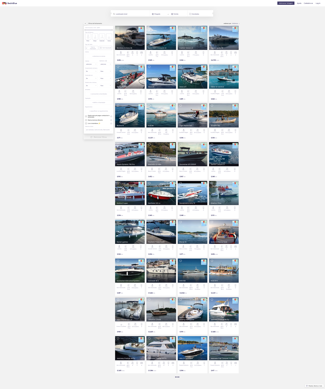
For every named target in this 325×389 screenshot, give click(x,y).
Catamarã (102, 40)
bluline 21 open (122, 203)
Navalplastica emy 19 (187, 203)
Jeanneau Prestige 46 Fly (220, 320)
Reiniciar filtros (100, 137)
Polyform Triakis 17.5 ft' (156, 242)
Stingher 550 (215, 126)
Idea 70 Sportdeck (186, 358)
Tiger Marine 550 (185, 126)
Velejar (94, 40)
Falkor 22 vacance (217, 87)
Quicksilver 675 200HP (187, 164)
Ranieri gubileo (122, 242)
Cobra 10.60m (122, 87)
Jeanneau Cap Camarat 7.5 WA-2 (223, 358)
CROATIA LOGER (154, 320)
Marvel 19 (182, 242)
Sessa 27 (151, 87)
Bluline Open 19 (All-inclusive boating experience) (190, 318)
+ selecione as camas (98, 56)
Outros (109, 40)
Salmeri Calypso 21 (218, 164)
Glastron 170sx (216, 203)
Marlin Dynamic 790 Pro (126, 164)
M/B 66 (151, 126)
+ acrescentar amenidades (98, 94)
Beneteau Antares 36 (124, 48)
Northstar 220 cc (154, 203)
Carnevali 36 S (153, 281)
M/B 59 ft (214, 281)
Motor (87, 40)
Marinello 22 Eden (154, 164)
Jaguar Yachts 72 (217, 48)
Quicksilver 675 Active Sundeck (128, 281)
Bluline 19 (120, 126)
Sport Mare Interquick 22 (157, 48)
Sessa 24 (182, 87)
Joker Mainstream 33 (124, 320)
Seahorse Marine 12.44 (219, 242)
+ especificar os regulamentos (98, 111)
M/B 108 (182, 281)
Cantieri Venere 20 (186, 48)
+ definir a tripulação (98, 102)
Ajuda (299, 3)
